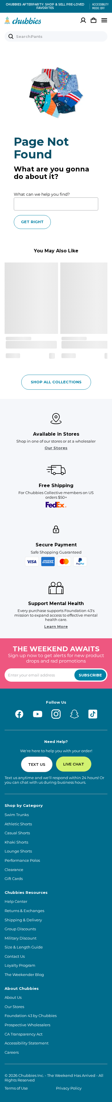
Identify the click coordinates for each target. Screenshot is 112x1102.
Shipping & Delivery (23, 920)
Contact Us (15, 956)
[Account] (83, 20)
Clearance (14, 870)
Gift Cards (14, 879)
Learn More (56, 626)
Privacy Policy (69, 1088)
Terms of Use (16, 1088)
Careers (12, 1052)
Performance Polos (22, 860)
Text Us (36, 764)
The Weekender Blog (24, 974)
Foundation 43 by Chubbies (31, 1016)
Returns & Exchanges (24, 911)
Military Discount (20, 938)
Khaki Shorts (16, 842)
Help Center (16, 901)
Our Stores (56, 448)
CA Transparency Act (24, 1034)
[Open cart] (93, 20)
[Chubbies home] (23, 20)
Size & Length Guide (24, 947)
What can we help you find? (42, 194)
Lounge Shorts (18, 851)
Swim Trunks (17, 815)
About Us (13, 997)
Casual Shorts (17, 833)
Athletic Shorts (18, 824)
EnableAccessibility (98, 6)
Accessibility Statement (27, 1043)
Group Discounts (20, 929)
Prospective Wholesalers (27, 1025)
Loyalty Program (20, 965)
